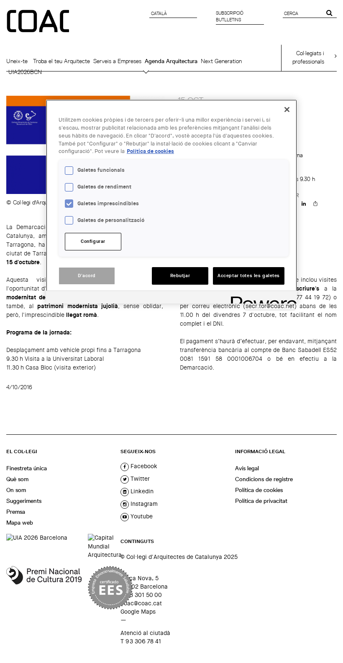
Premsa (15, 511)
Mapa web (19, 522)
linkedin (141, 491)
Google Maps (138, 611)
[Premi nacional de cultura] (44, 587)
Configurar (93, 241)
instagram (143, 503)
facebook (143, 466)
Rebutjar (180, 276)
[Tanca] (287, 109)
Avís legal (247, 468)
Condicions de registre (264, 479)
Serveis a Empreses (117, 61)
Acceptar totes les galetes (249, 276)
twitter (139, 478)
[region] (171, 201)
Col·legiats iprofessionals (308, 57)
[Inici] (39, 21)
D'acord (87, 276)
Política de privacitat (261, 501)
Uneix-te (17, 61)
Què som (17, 479)
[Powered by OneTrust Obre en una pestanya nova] (261, 298)
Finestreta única (26, 468)
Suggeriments (23, 501)
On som (16, 490)
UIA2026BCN (25, 72)
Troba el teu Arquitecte (61, 61)
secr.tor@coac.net (270, 306)
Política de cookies (259, 490)
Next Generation (221, 61)
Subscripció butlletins (229, 16)
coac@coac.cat (141, 603)
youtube (141, 516)
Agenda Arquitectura (171, 61)
